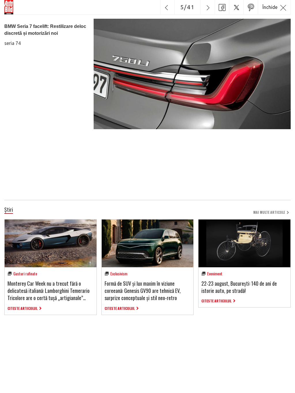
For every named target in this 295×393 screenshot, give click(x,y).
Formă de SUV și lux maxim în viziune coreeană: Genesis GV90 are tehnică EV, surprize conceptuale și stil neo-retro (143, 291)
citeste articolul (22, 308)
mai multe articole (269, 212)
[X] (236, 7)
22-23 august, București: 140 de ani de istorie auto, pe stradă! (239, 287)
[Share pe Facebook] (222, 7)
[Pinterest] (250, 7)
